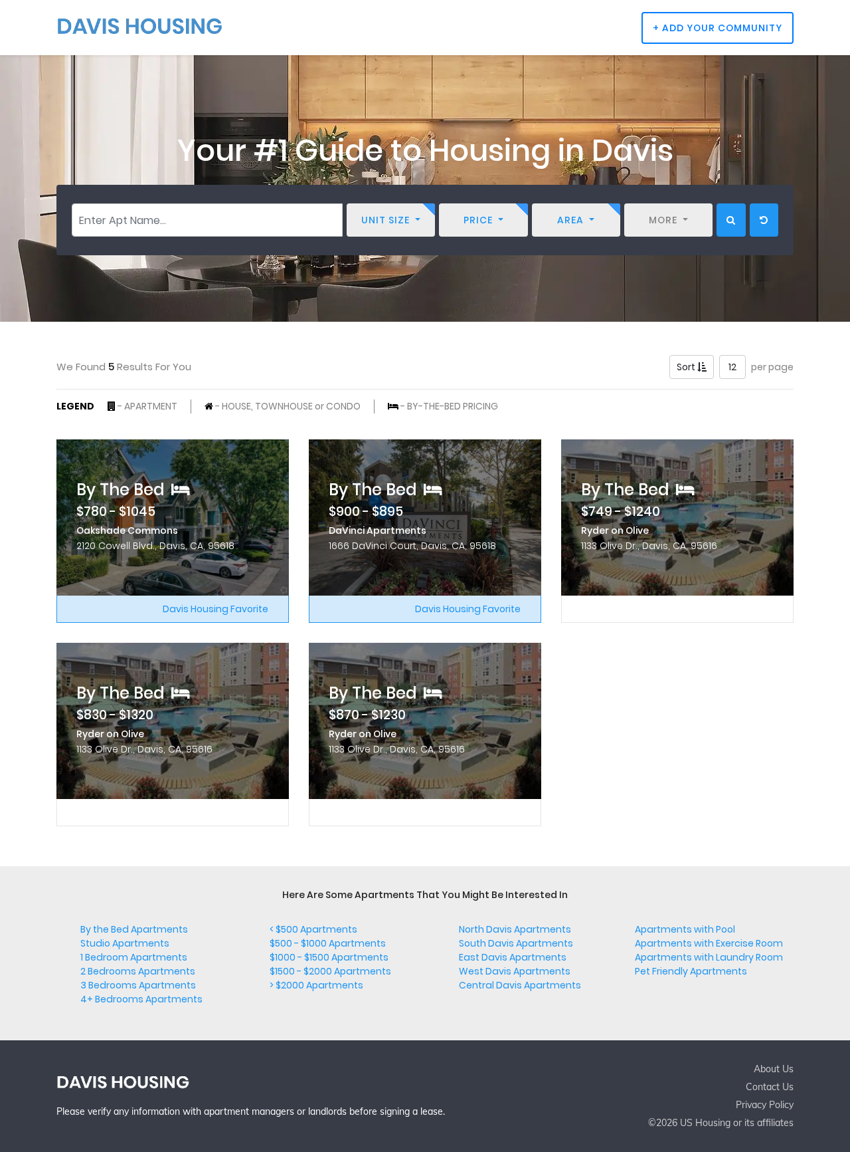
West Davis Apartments (514, 971)
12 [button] (732, 367)
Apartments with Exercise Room (709, 943)
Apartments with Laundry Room (709, 957)
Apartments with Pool (685, 929)
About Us (774, 1069)
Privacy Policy (765, 1105)
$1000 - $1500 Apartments (329, 957)
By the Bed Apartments (134, 929)
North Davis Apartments (515, 929)
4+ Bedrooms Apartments (141, 999)
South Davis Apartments (516, 943)
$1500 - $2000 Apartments (330, 971)
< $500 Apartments (313, 929)
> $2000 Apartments (316, 985)
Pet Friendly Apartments (691, 971)
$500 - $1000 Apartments (328, 943)
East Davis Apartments (512, 957)
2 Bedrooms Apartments (137, 971)
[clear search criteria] (764, 220)
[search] (731, 220)
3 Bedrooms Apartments (138, 985)
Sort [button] (687, 367)
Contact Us (770, 1087)
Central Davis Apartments (520, 985)
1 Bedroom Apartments (133, 957)
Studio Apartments (124, 943)
